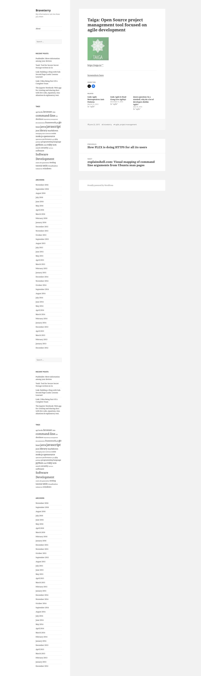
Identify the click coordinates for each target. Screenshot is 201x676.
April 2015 (40, 260)
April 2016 (40, 210)
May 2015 (39, 256)
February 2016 (41, 218)
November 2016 (42, 185)
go (60, 122)
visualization (53, 166)
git (57, 123)
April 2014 (40, 310)
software (40, 150)
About (38, 28)
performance (47, 139)
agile (117, 124)
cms (53, 112)
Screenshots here (96, 75)
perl (53, 139)
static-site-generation (42, 163)
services (51, 148)
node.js (39, 136)
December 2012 (42, 348)
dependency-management (51, 119)
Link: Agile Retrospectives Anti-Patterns (96, 99)
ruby (49, 144)
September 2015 (42, 239)
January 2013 (41, 343)
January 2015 (41, 272)
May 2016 (39, 206)
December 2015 (42, 227)
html (38, 127)
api (37, 112)
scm (55, 144)
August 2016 (40, 193)
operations (39, 139)
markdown (53, 130)
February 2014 (41, 318)
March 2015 (40, 264)
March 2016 (40, 214)
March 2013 (40, 335)
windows (47, 168)
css (57, 116)
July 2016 (39, 197)
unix (45, 165)
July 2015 (39, 247)
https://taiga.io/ (95, 65)
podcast (38, 142)
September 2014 (42, 289)
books (40, 112)
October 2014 (41, 285)
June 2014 (40, 302)
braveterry (107, 124)
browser (47, 111)
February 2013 (41, 339)
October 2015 (41, 235)
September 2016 (42, 189)
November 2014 (42, 281)
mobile (53, 133)
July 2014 (39, 298)
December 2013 (42, 327)
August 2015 (40, 243)
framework (50, 122)
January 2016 (41, 222)
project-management (128, 124)
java (43, 126)
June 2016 (40, 201)
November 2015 (42, 231)
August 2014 (40, 293)
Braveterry (43, 10)
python (39, 144)
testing (53, 162)
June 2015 (40, 252)
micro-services (46, 133)
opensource (49, 136)
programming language (51, 141)
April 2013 (40, 331)
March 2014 (40, 314)
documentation (40, 123)
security (44, 147)
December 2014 (42, 277)
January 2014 (41, 323)
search (38, 148)
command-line (45, 115)
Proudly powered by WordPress (100, 185)
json (37, 130)
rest (45, 145)
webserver (39, 169)
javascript (53, 126)
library (43, 130)
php (56, 139)
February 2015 (41, 268)
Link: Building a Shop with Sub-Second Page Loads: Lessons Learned (48, 74)
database (39, 119)
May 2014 (39, 306)
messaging (39, 133)
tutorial (39, 165)
